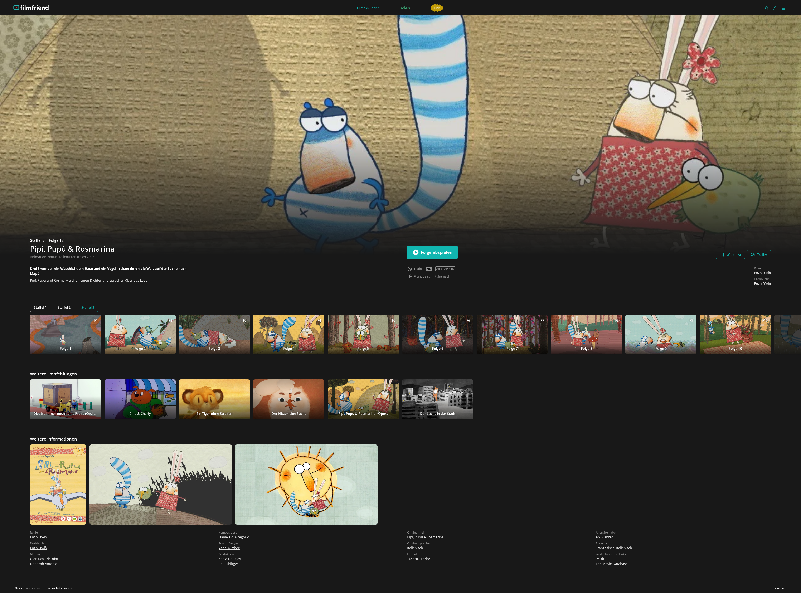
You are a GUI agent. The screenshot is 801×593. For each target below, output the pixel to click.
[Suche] (767, 8)
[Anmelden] (775, 8)
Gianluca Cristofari (44, 558)
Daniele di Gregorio (234, 537)
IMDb (600, 558)
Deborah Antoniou (44, 564)
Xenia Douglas (230, 558)
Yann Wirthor (229, 548)
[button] (783, 8)
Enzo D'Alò (762, 273)
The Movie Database (612, 564)
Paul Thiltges (229, 564)
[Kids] (437, 7)
